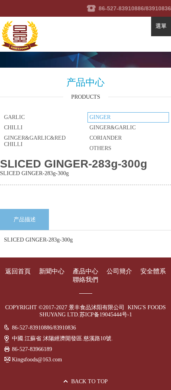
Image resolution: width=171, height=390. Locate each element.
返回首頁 (18, 271)
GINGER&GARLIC (112, 128)
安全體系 (153, 271)
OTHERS (100, 148)
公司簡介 (119, 271)
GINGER (100, 117)
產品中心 (85, 271)
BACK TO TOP (89, 381)
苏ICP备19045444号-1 (106, 315)
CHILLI (13, 128)
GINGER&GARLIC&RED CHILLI (35, 141)
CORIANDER (105, 138)
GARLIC (14, 117)
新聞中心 (52, 271)
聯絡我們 (85, 279)
